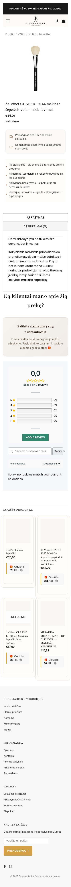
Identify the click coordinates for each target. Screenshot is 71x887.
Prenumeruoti (18, 850)
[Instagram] (11, 866)
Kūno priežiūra (12, 723)
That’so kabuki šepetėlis (14, 552)
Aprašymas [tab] (35, 217)
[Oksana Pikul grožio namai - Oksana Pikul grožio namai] (35, 20)
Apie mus (9, 750)
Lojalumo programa (15, 793)
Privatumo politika (14, 767)
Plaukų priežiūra (13, 711)
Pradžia (9, 34)
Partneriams (11, 773)
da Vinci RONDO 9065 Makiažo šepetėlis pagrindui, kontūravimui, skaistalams (52, 557)
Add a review (35, 437)
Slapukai (8, 811)
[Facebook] (5, 866)
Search (58, 451)
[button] (8, 20)
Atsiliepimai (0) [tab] (35, 226)
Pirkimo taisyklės (13, 761)
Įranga (7, 729)
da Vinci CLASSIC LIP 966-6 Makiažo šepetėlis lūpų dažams (17, 637)
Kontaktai (9, 755)
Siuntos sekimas (13, 805)
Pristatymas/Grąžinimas (17, 799)
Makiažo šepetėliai (39, 34)
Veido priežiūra (12, 706)
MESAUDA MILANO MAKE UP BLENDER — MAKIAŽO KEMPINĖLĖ (52, 639)
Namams (9, 717)
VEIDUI (21, 34)
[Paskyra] (57, 21)
